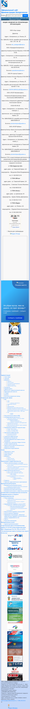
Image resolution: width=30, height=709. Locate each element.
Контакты (6, 394)
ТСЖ (8, 405)
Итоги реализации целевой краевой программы (16, 507)
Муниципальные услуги (8, 522)
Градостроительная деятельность (12, 470)
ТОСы (8, 400)
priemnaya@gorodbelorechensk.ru (8, 700)
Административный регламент (11, 524)
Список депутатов (8, 453)
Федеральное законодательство (14, 420)
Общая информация (9, 498)
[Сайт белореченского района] (15, 604)
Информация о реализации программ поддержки (16, 505)
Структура (6, 378)
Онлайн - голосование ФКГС (12, 430)
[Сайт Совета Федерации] (15, 586)
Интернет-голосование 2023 (12, 431)
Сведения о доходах (11, 384)
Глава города (7, 377)
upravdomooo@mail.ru (18, 70)
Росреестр (6, 480)
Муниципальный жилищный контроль (13, 485)
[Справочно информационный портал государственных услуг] (15, 645)
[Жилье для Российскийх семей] (15, 623)
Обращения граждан (15, 19)
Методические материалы (12, 426)
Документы (6, 380)
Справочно (9, 381)
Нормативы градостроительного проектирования (15, 482)
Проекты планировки (13, 474)
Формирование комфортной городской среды (14, 427)
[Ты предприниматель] (15, 633)
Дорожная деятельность (11, 435)
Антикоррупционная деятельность (12, 417)
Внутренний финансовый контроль (12, 487)
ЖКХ (5, 399)
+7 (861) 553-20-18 (21, 700)
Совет (3, 450)
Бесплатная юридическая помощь (12, 396)
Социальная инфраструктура (11, 436)
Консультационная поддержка (11, 513)
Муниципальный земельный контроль (13, 489)
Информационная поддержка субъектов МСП (14, 504)
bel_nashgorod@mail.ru (18, 44)
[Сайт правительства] (15, 580)
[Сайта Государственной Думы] (15, 592)
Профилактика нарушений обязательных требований (17, 486)
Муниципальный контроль (8, 483)
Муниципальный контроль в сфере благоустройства (16, 490)
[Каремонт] (15, 628)
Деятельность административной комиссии (14, 390)
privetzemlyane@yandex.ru (18, 123)
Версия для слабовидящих (15, 231)
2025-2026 (11, 413)
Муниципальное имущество (10, 438)
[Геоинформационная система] (15, 617)
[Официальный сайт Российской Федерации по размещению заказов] (15, 658)
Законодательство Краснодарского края (15, 421)
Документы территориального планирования (15, 475)
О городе (9, 18)
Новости (6, 519)
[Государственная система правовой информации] (15, 664)
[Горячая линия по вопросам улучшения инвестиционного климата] (15, 638)
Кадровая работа (8, 388)
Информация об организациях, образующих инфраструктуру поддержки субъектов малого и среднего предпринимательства (15, 516)
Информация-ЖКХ (10, 406)
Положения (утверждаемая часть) (17, 478)
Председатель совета (9, 451)
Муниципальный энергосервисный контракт (15, 407)
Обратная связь (24, 18)
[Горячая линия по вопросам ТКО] (15, 676)
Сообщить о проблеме (15, 318)
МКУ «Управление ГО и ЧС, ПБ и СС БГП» (13, 529)
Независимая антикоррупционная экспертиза (14, 492)
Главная (3, 18)
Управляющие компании (11, 404)
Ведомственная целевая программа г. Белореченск (17, 506)
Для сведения (9, 510)
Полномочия (7, 387)
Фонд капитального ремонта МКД (12, 415)
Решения (9, 457)
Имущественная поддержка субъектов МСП (14, 511)
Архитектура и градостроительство (11, 461)
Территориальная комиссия (10, 391)
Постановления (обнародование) (13, 383)
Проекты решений (10, 458)
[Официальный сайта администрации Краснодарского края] (15, 598)
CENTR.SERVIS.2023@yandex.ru (18, 89)
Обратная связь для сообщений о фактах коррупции (17, 425)
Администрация (5, 375)
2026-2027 (11, 414)
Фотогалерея (15, 18)
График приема (7, 454)
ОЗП (8, 412)
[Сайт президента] (15, 575)
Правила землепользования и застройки (13, 463)
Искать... (3, 15)
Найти (25, 15)
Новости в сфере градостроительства (14, 471)
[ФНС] (15, 610)
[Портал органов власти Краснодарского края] (15, 652)
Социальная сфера (6, 397)
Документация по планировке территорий (15, 472)
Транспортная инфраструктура (11, 432)
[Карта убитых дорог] (15, 670)
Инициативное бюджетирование (11, 448)
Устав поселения (10, 382)
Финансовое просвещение (10, 520)
